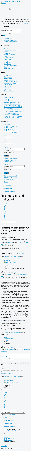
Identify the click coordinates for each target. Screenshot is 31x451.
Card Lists (7, 89)
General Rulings (8, 84)
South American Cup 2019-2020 (13, 107)
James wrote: (5, 356)
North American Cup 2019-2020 (13, 105)
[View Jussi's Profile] (8, 338)
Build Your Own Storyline (15, 111)
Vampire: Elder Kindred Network (13, 50)
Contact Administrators (10, 65)
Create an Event (8, 99)
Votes (5, 67)
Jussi (16, 273)
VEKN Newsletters (9, 54)
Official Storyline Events (14, 110)
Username (3, 30)
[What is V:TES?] (6, 3)
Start (5, 203)
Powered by (11, 431)
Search (6, 138)
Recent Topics (8, 136)
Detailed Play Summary (10, 83)
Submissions (7, 64)
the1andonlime (18, 347)
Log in (2, 35)
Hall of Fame (7, 100)
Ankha (9, 414)
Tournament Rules (9, 91)
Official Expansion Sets (10, 126)
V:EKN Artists (8, 127)
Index (5, 135)
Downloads (7, 124)
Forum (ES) (7, 59)
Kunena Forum (19, 431)
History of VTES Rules (10, 81)
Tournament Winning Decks (11, 102)
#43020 (12, 273)
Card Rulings (7, 86)
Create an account (9, 38)
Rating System (8, 61)
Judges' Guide (8, 77)
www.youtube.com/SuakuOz (9, 373)
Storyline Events (8, 108)
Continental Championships (11, 114)
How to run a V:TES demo (11, 117)
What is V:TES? (8, 51)
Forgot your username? (10, 40)
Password (3, 32)
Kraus (13, 414)
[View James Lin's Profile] (10, 262)
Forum (6, 56)
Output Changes (8, 80)
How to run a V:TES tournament (13, 116)
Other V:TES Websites (10, 132)
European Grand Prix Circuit (12, 104)
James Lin (27, 241)
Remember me (10, 152)
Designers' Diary (8, 62)
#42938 (21, 241)
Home (5, 48)
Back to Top (4, 446)
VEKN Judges (8, 78)
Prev (5, 205)
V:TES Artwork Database (11, 131)
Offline (6, 263)
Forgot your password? (10, 41)
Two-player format (9, 68)
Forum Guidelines (9, 57)
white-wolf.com (24, 23)
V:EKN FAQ (7, 53)
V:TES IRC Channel (10, 129)
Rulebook (6, 87)
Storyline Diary (12, 113)
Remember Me (5, 34)
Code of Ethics (8, 75)
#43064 (12, 347)
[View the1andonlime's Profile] (11, 382)
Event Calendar (8, 97)
